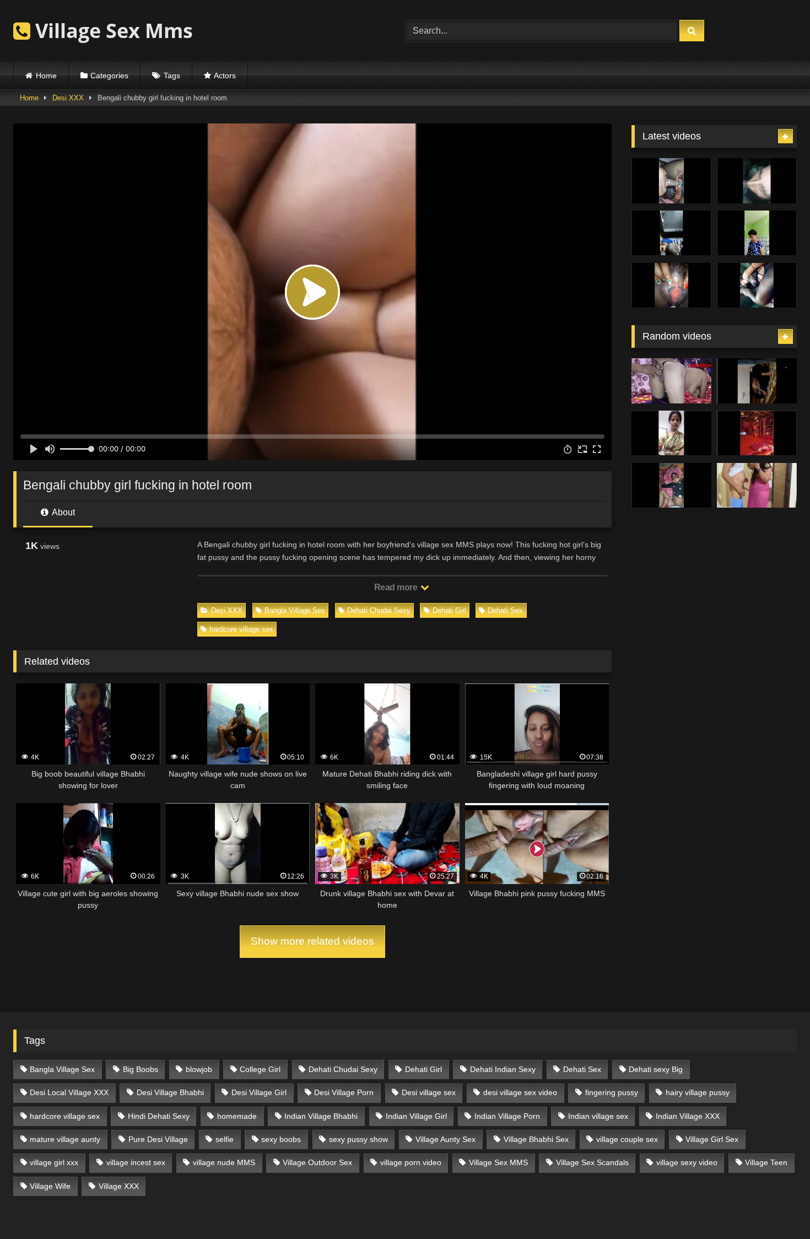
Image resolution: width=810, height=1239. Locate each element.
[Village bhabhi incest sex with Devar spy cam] (757, 380)
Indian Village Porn (507, 1116)
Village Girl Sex (711, 1139)
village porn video (410, 1162)
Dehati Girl (449, 610)
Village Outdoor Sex (317, 1162)
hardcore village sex (241, 629)
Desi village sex (429, 1092)
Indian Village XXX (688, 1116)
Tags (172, 75)
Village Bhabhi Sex (536, 1139)
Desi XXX (68, 98)
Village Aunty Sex (445, 1139)
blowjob (199, 1069)
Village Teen (766, 1162)
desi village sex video (520, 1092)
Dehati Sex (505, 610)
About (62, 512)
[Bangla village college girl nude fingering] (671, 433)
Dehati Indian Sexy (503, 1069)
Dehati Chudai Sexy (379, 610)
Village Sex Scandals (592, 1162)
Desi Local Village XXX (69, 1092)
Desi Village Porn (344, 1092)
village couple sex (627, 1139)
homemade (237, 1116)
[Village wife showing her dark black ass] (671, 233)
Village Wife (50, 1186)
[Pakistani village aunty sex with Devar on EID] (757, 180)
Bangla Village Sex (294, 610)
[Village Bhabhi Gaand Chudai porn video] (671, 380)
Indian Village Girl (416, 1116)
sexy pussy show (358, 1139)
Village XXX (119, 1186)
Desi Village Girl (259, 1092)
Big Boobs (140, 1069)
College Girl (260, 1069)
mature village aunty (65, 1139)
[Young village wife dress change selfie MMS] (757, 433)
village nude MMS (224, 1162)
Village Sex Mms (111, 30)
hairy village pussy (698, 1092)
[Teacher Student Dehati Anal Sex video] (757, 485)
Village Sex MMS (498, 1162)
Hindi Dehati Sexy (159, 1116)
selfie (224, 1139)
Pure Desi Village (158, 1139)
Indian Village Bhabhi (321, 1116)
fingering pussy (611, 1092)
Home (46, 75)
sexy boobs (281, 1139)
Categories (109, 75)
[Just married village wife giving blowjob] (671, 180)
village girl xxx (54, 1162)
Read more (396, 587)
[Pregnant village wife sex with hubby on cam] (757, 285)
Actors (225, 75)
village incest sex (135, 1162)
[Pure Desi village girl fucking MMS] (671, 485)
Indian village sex (598, 1116)
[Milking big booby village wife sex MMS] (671, 285)
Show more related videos (312, 941)
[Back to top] (776, 1206)
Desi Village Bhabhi (170, 1092)
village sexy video (686, 1162)
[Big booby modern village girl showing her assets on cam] (757, 233)
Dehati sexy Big (656, 1069)
